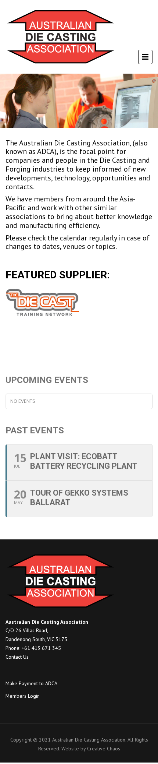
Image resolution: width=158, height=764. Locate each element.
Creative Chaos (103, 748)
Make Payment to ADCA (31, 683)
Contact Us (17, 657)
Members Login (23, 696)
